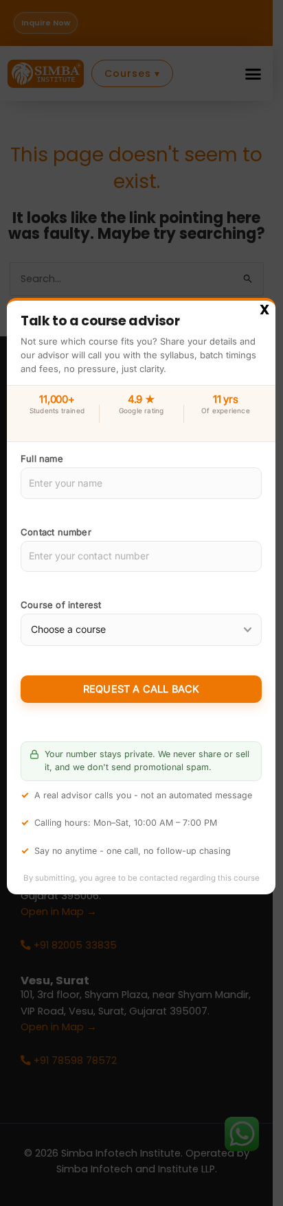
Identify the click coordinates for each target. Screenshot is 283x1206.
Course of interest (61, 605)
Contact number (56, 531)
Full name (42, 459)
